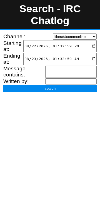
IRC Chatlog (56, 14)
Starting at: (12, 46)
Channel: (14, 36)
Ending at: (11, 59)
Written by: (16, 81)
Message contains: (14, 72)
